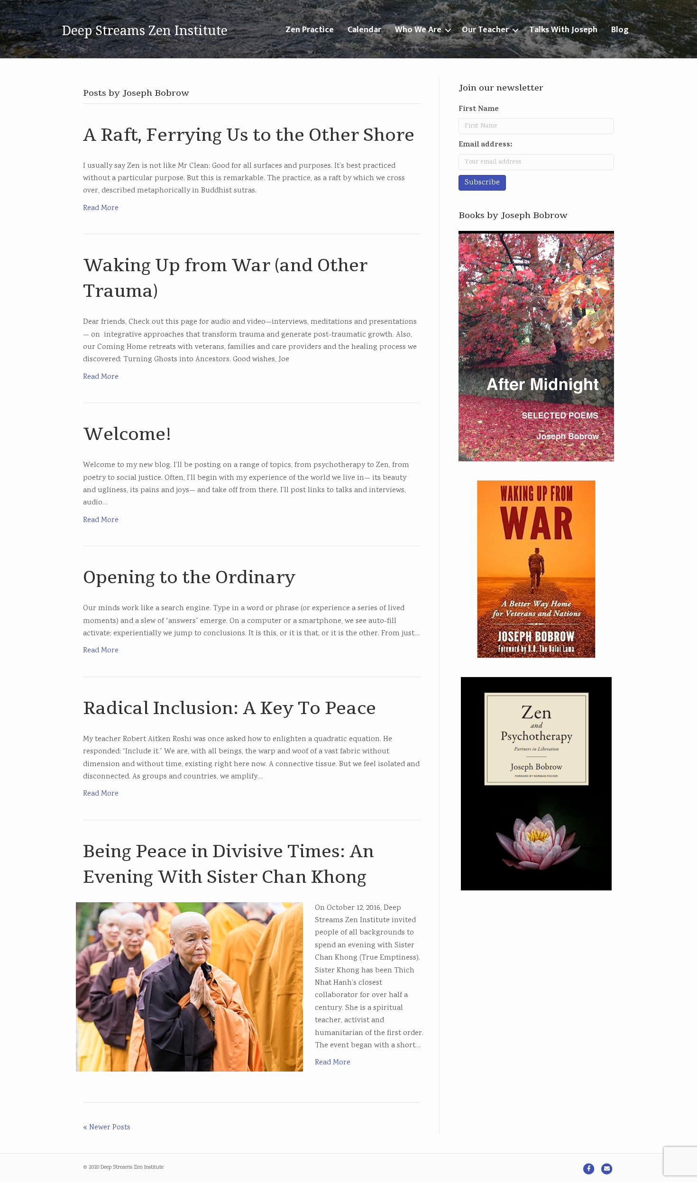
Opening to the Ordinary (189, 577)
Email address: (486, 145)
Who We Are (418, 30)
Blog (620, 30)
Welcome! (127, 434)
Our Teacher (485, 30)
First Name (479, 109)
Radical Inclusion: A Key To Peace (229, 708)
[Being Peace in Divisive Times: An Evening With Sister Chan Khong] (189, 986)
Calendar (364, 30)
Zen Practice (309, 30)
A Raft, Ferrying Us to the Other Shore (248, 135)
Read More (101, 208)
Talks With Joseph (563, 30)
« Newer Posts (106, 1127)
